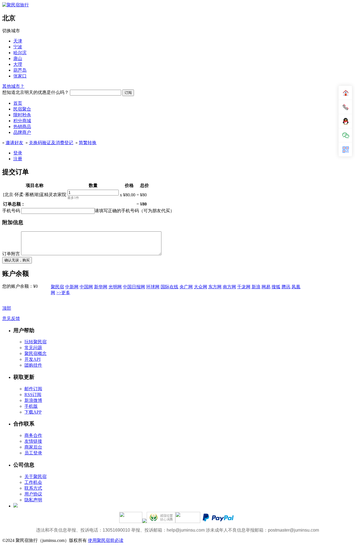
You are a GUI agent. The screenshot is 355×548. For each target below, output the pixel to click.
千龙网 (243, 286)
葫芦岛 (20, 70)
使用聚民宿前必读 (105, 540)
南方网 (229, 286)
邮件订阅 (33, 388)
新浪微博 (33, 400)
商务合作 (33, 435)
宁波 (17, 46)
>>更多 (63, 292)
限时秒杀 (22, 114)
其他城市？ (13, 86)
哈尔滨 (20, 52)
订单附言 (11, 253)
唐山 (17, 58)
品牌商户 (22, 132)
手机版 (31, 406)
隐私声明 (33, 499)
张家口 (20, 76)
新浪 (256, 286)
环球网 (152, 286)
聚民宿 (57, 286)
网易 (266, 286)
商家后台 (33, 447)
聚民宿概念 (35, 353)
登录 (17, 153)
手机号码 (11, 210)
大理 (17, 64)
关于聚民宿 (35, 476)
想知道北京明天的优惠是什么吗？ (35, 92)
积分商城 (22, 120)
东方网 (215, 286)
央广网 (186, 286)
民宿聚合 (22, 109)
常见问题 (33, 347)
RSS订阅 (32, 394)
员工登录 (33, 453)
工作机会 (33, 482)
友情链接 (33, 441)
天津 (17, 41)
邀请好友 (14, 142)
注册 (17, 158)
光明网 (115, 286)
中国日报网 (134, 286)
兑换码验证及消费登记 (51, 142)
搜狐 (276, 286)
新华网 (100, 286)
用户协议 (33, 494)
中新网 (71, 286)
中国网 (86, 286)
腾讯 (286, 286)
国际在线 (169, 286)
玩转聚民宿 (35, 341)
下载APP (33, 412)
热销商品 (22, 126)
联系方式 (33, 488)
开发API (32, 359)
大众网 (200, 286)
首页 (17, 103)
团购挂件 (33, 365)
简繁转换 (88, 142)
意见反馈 (11, 318)
